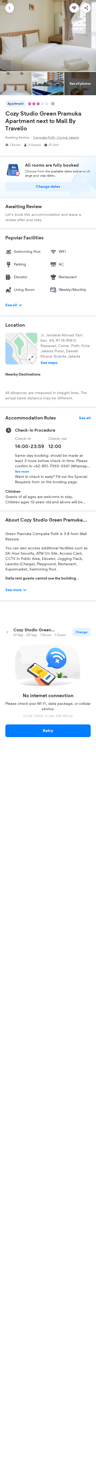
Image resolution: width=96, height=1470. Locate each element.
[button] (21, 348)
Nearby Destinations (23, 374)
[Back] (9, 8)
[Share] (86, 8)
